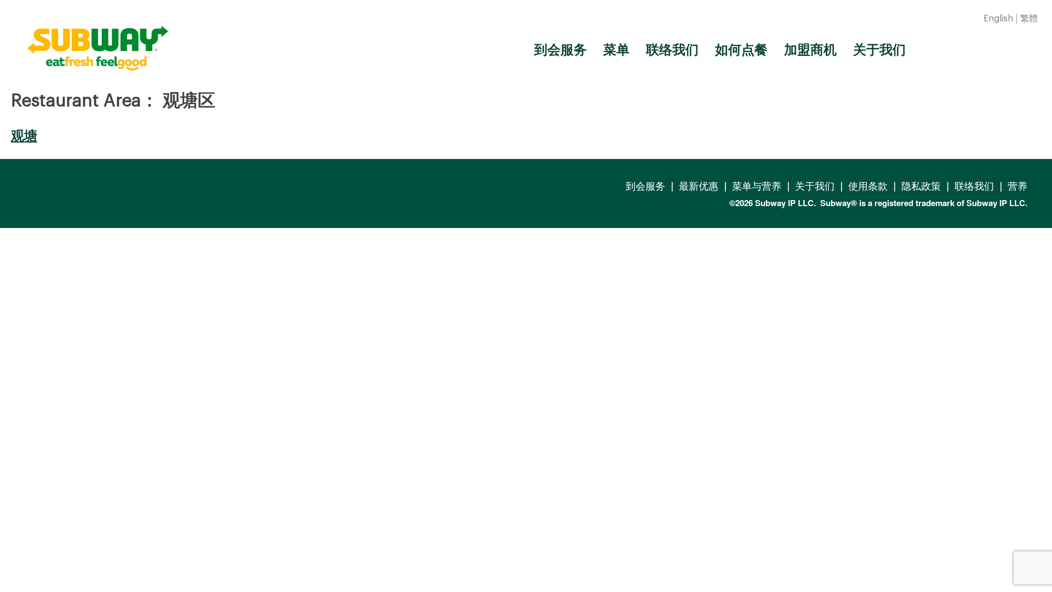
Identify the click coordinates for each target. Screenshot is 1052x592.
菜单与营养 (756, 186)
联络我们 (672, 49)
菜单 (616, 49)
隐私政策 (921, 186)
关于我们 (879, 49)
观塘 (24, 136)
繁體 (1029, 18)
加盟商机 (810, 49)
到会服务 (560, 49)
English (998, 18)
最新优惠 (698, 186)
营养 (1017, 186)
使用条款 (868, 186)
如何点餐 (741, 49)
